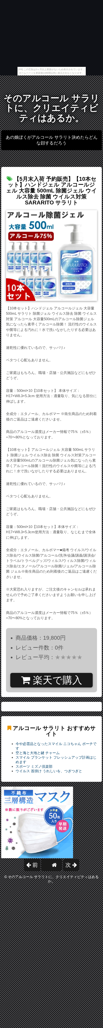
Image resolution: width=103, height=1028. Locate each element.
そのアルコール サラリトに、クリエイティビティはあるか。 (51, 108)
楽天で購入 (56, 680)
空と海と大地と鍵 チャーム (38, 753)
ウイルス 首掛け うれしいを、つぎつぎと (49, 771)
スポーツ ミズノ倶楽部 (34, 766)
